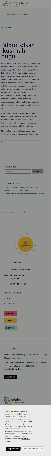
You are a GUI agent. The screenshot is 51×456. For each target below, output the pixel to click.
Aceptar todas (13, 448)
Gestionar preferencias (33, 448)
